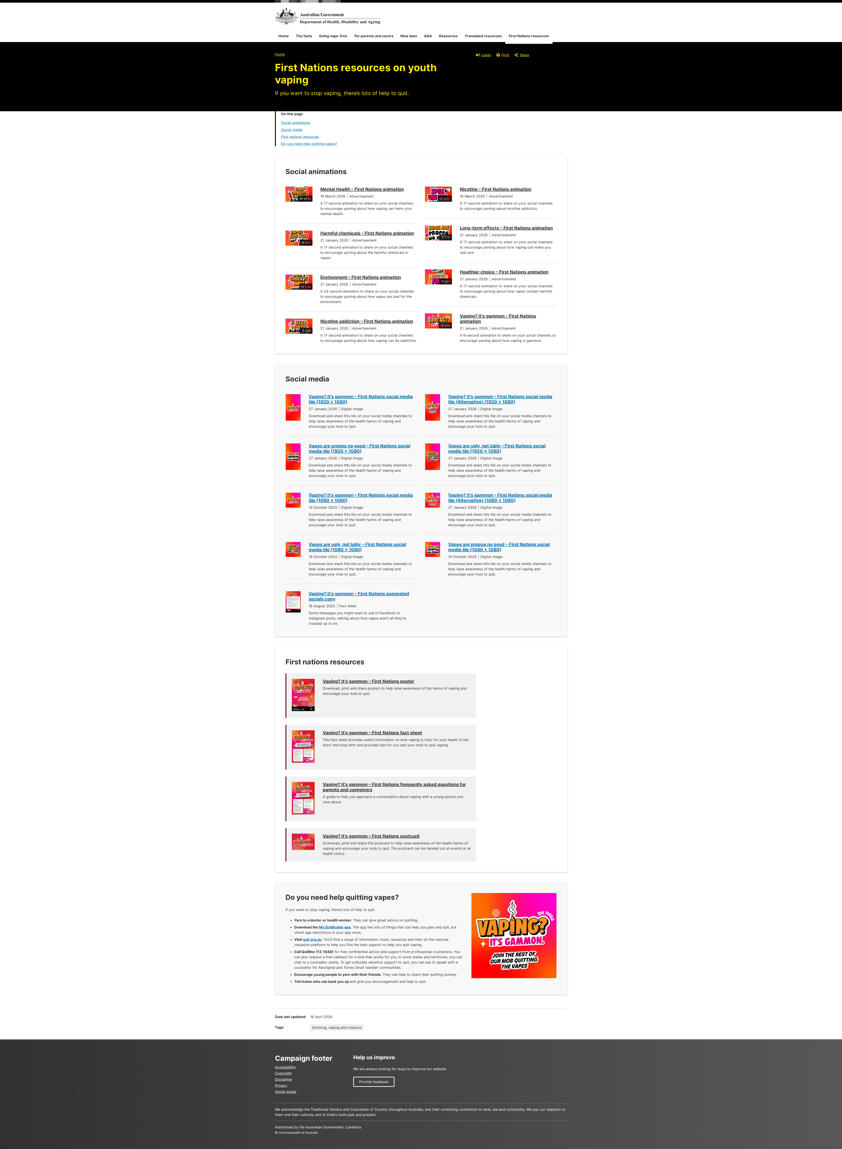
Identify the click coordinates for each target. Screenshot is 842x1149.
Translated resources (483, 36)
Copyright (283, 1073)
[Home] (327, 16)
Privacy (281, 1085)
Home (283, 36)
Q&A (428, 36)
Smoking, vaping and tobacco (337, 1027)
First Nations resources (529, 36)
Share (524, 55)
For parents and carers (373, 36)
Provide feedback (374, 1082)
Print (505, 55)
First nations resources (300, 136)
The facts (304, 36)
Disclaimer (283, 1079)
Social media (291, 129)
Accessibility (285, 1067)
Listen (486, 55)
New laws (408, 36)
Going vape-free (333, 36)
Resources (448, 36)
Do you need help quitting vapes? (309, 143)
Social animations (295, 122)
